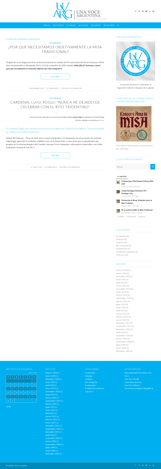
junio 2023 (120, 304)
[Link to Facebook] (135, 11)
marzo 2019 (121, 338)
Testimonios (55, 43)
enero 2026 (121, 273)
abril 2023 (120, 310)
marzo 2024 (121, 295)
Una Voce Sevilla (131, 379)
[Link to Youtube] (146, 11)
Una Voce (120, 255)
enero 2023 (121, 320)
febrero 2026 (122, 270)
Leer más (55, 76)
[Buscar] (117, 25)
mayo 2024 (121, 292)
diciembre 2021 (123, 329)
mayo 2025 (121, 279)
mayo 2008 (121, 348)
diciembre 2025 (123, 276)
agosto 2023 (121, 301)
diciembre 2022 (123, 323)
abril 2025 (120, 282)
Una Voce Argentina (73, 88)
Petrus (101, 120)
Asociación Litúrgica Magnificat (138, 388)
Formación (121, 236)
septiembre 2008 (123, 341)
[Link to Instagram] (139, 11)
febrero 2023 (122, 317)
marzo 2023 (121, 314)
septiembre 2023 (123, 298)
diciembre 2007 (123, 351)
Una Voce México (132, 385)
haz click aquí (122, 148)
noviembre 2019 (123, 335)
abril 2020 (120, 332)
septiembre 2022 (123, 326)
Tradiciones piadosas (125, 252)
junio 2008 (121, 345)
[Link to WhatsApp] (150, 11)
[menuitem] (47, 25)
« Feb (8, 406)
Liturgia (119, 239)
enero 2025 (121, 286)
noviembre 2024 (123, 289)
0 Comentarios (53, 88)
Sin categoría (122, 245)
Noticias (120, 242)
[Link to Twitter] (142, 11)
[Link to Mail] (153, 11)
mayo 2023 (121, 307)
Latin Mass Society (132, 382)
